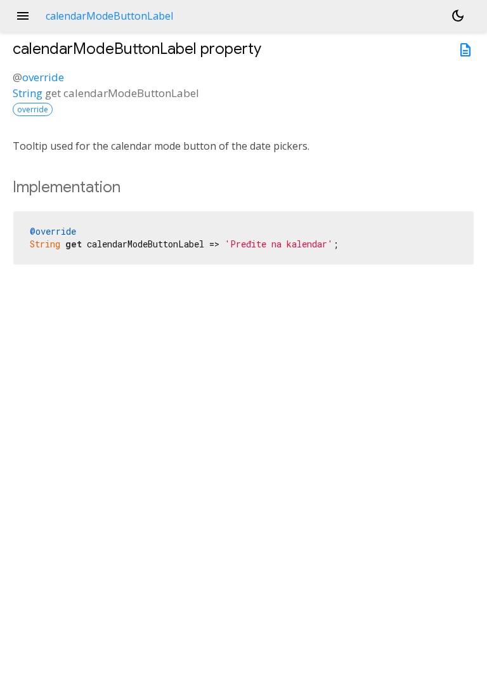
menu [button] (22, 15)
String (27, 93)
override (43, 77)
